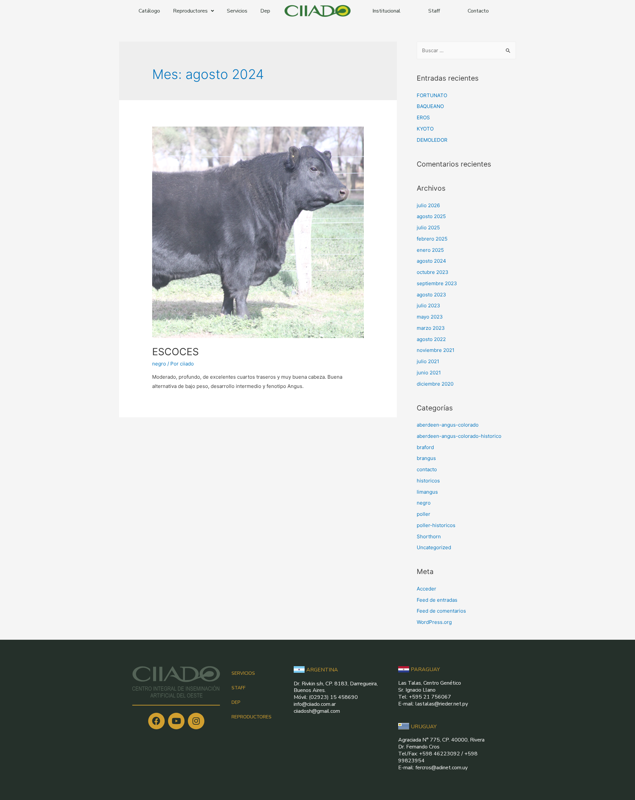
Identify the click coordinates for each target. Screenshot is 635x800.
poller (423, 514)
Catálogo (149, 11)
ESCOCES (175, 352)
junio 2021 (429, 372)
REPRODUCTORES (252, 717)
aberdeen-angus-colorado (448, 425)
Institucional (386, 11)
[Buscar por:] (466, 50)
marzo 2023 (431, 328)
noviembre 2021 (435, 350)
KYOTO (425, 129)
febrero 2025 (432, 239)
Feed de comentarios (441, 611)
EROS (423, 117)
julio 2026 (428, 205)
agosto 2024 (431, 261)
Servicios (237, 11)
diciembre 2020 (435, 384)
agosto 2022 (431, 339)
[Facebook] (156, 721)
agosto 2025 (431, 216)
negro (159, 364)
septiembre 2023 (437, 283)
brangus (426, 458)
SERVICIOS (243, 673)
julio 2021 (428, 361)
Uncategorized (434, 547)
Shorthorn (429, 536)
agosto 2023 (431, 294)
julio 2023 (428, 305)
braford (425, 447)
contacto (427, 469)
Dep (265, 11)
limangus (427, 492)
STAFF (238, 688)
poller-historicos (436, 525)
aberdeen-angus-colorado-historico (459, 436)
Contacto (478, 11)
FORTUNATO (432, 95)
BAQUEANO (430, 106)
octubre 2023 (432, 272)
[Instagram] (196, 721)
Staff (434, 11)
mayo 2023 (430, 317)
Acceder (426, 589)
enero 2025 (430, 250)
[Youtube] (176, 721)
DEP (236, 702)
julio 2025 (428, 227)
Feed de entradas (437, 600)
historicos (428, 480)
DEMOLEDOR (432, 140)
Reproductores (190, 11)
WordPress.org (434, 622)
